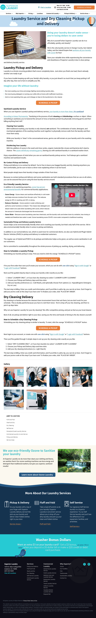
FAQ (61, 571)
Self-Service (10, 428)
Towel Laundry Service (50, 583)
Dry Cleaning (10, 425)
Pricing (30, 13)
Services (8, 13)
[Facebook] (84, 564)
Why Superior (20, 13)
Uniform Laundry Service (48, 587)
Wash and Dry (11, 422)
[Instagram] (89, 564)
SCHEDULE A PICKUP (48, 103)
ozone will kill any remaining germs (29, 151)
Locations (40, 13)
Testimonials (63, 573)
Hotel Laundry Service (50, 573)
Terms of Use (34, 600)
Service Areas (84, 13)
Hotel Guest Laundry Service (33, 579)
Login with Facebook (12, 268)
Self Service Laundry (33, 575)
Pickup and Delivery (12, 437)
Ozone (62, 566)
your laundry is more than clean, (67, 112)
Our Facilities (64, 568)
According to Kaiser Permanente (16, 116)
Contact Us (63, 578)
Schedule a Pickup (84, 7)
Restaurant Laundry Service (49, 580)
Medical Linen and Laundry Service (49, 576)
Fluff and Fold (11, 419)
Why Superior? (65, 564)
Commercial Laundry (52, 13)
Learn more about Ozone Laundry (37, 474)
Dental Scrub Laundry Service (50, 569)
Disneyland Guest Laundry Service (16, 431)
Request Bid (47, 594)
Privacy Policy (26, 600)
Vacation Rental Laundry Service (48, 591)
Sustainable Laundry (66, 575)
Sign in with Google (82, 266)
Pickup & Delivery (69, 13)
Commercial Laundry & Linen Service (17, 434)
